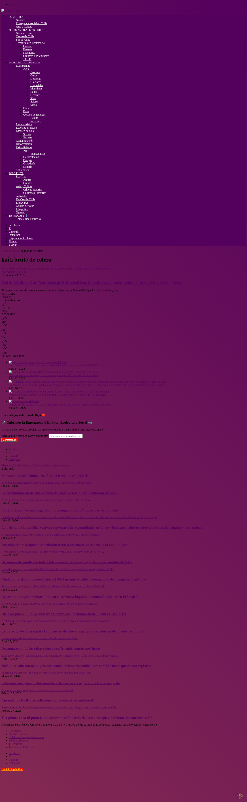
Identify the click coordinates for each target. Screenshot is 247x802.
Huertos (27, 183)
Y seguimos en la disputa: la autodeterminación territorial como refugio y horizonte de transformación (76, 718)
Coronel (27, 46)
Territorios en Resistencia (30, 42)
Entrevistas (22, 202)
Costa (33, 75)
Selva (33, 104)
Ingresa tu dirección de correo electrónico (24, 435)
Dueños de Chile (25, 199)
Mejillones (29, 52)
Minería (27, 166)
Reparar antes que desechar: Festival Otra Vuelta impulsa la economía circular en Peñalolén (69, 597)
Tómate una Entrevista (29, 218)
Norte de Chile (24, 33)
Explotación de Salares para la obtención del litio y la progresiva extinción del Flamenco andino (72, 631)
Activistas (21, 196)
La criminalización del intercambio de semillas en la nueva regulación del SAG (54, 365)
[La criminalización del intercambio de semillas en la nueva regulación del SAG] (38, 362)
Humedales (36, 85)
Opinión (20, 212)
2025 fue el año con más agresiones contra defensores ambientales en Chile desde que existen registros (76, 666)
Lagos (33, 91)
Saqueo (27, 137)
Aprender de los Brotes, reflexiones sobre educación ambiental (47, 700)
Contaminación (24, 140)
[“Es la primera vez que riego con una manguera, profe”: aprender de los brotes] (53, 371)
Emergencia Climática (24, 62)
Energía (27, 160)
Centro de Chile (25, 36)
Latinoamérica (24, 124)
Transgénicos (37, 153)
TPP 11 (27, 59)
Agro (26, 150)
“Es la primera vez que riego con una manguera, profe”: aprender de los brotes (53, 375)
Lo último (16, 17)
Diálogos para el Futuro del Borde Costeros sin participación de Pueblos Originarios (63, 614)
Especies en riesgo (26, 127)
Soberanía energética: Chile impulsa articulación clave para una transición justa (60, 683)
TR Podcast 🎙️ (18, 215)
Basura (34, 117)
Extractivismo (24, 147)
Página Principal (10, 250)
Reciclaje (35, 121)
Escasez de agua (25, 130)
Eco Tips (21, 176)
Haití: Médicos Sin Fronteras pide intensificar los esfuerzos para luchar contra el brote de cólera (91, 282)
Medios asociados (19, 740)
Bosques (35, 72)
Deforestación (24, 143)
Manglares (36, 88)
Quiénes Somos (18, 734)
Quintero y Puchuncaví (36, 55)
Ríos (33, 98)
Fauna (26, 108)
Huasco (27, 49)
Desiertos (35, 78)
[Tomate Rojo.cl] (11, 10)
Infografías (22, 209)
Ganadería (29, 163)
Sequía (27, 134)
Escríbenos (15, 730)
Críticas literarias (32, 189)
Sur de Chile (23, 39)
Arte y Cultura (24, 26)
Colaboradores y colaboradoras (26, 737)
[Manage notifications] (239, 795)
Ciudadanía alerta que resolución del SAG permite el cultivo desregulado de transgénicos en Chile (73, 579)
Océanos (35, 95)
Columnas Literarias (34, 192)
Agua (26, 68)
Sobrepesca (22, 170)
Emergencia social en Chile (31, 23)
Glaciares (35, 81)
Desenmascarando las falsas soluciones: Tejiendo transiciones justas (50, 648)
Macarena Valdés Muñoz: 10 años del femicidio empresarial (45, 476)
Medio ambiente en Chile (26, 30)
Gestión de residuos (34, 114)
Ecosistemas (23, 65)
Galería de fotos (25, 205)
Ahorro (27, 179)
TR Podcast (15, 743)
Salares (34, 101)
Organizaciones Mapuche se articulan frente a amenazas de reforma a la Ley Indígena (57, 394)
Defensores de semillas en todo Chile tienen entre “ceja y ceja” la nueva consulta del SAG (60, 404)
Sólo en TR (16, 173)
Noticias (20, 20)
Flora (26, 111)
